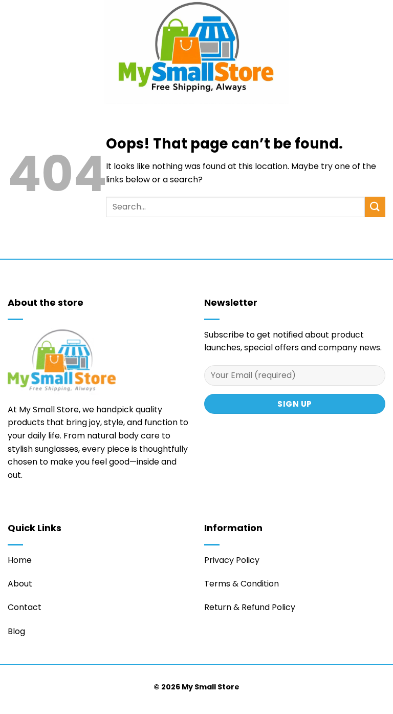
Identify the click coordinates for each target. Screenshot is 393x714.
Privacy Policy (231, 560)
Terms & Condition (241, 584)
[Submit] (375, 207)
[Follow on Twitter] (14, 505)
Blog (16, 631)
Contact (24, 607)
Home (20, 560)
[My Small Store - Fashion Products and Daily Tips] (196, 52)
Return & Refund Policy (249, 607)
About (20, 584)
